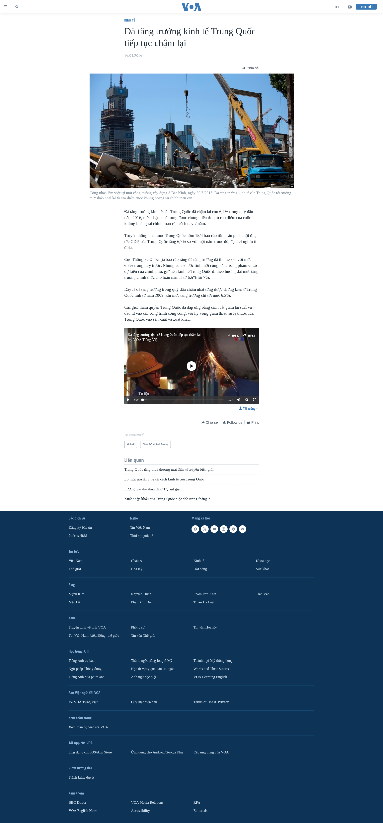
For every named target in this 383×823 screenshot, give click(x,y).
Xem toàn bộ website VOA (88, 727)
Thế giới (75, 569)
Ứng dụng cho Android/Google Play (157, 752)
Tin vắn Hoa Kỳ (205, 627)
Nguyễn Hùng (141, 594)
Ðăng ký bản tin (80, 527)
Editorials (200, 810)
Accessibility (140, 810)
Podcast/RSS (78, 535)
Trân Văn (262, 594)
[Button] (250, 68)
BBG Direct (77, 802)
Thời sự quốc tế (141, 535)
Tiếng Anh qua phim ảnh (87, 677)
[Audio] (337, 7)
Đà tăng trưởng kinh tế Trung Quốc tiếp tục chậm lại (164, 334)
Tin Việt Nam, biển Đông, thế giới (94, 635)
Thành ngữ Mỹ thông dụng (213, 660)
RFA (196, 802)
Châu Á (136, 561)
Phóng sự (138, 627)
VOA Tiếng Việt (145, 339)
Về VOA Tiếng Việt (83, 702)
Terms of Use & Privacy (211, 702)
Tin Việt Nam (140, 527)
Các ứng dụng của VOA (211, 752)
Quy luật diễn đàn (144, 702)
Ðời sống (200, 569)
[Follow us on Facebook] (195, 529)
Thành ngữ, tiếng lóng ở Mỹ (151, 660)
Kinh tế (129, 20)
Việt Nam (76, 561)
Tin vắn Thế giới (143, 635)
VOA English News (83, 810)
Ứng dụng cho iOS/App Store (90, 752)
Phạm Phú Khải (204, 594)
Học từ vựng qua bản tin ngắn (153, 669)
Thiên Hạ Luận (204, 602)
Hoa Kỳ (136, 569)
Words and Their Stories (211, 669)
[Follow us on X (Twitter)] (204, 529)
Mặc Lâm (76, 602)
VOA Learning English (210, 677)
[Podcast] (233, 529)
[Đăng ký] (242, 529)
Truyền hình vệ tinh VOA (87, 627)
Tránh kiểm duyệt (81, 777)
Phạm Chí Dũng (142, 602)
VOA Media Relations (147, 802)
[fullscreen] (255, 400)
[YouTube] (349, 7)
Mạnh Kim (76, 594)
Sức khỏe (262, 569)
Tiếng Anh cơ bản (82, 660)
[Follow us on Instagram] (223, 529)
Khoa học (263, 561)
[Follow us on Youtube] (214, 529)
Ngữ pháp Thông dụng (85, 669)
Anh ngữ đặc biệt (143, 677)
